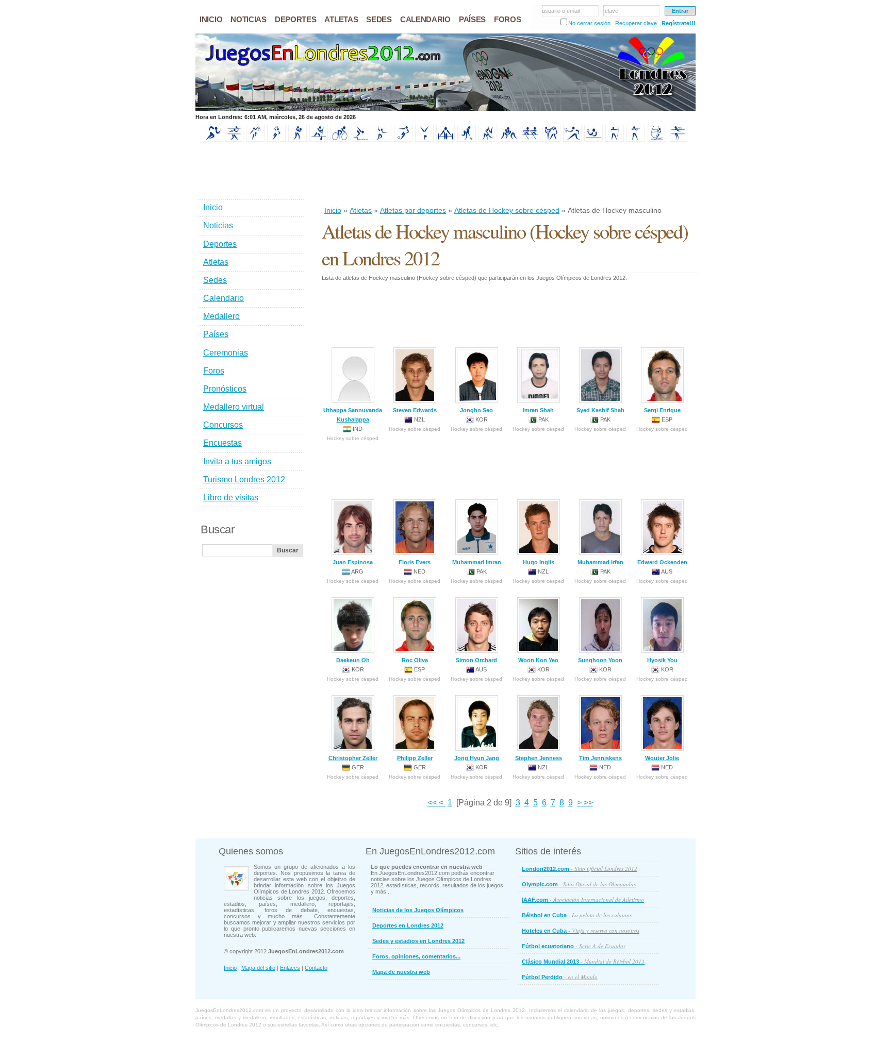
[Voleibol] (678, 140)
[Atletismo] (213, 140)
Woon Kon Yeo (538, 660)
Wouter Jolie (662, 758)
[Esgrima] (382, 140)
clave (611, 11)
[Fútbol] (403, 140)
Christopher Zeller (352, 758)
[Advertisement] (509, 174)
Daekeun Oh (353, 660)
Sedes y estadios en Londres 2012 (418, 941)
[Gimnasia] (424, 140)
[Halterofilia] (445, 140)
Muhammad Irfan (600, 562)
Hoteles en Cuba (580, 930)
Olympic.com (579, 884)
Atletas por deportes (413, 210)
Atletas (361, 210)
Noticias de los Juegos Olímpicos (418, 910)
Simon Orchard (476, 660)
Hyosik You (662, 660)
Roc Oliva (415, 660)
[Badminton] (234, 140)
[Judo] (487, 140)
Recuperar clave (636, 23)
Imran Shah (538, 410)
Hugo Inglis (538, 562)
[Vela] (657, 140)
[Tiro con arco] (614, 140)
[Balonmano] (276, 140)
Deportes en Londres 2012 (407, 925)
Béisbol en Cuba (577, 915)
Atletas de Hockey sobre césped (506, 210)
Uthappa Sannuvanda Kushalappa (352, 415)
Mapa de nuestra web (401, 972)
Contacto (316, 968)
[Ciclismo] (340, 140)
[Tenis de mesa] (593, 140)
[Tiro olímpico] (635, 140)
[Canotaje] (318, 140)
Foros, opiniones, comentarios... (416, 956)
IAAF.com (583, 899)
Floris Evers (415, 562)
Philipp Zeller (415, 758)
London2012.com (579, 868)
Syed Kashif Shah (600, 410)
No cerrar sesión (589, 23)
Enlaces (290, 968)
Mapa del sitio (258, 968)
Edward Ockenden (662, 562)
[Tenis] (572, 140)
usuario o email (561, 11)
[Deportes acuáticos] (361, 140)
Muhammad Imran (476, 562)
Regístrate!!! (679, 23)
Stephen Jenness (538, 758)
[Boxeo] (297, 140)
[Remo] (530, 140)
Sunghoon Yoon (600, 660)
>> (587, 802)
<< (433, 802)
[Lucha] (509, 140)
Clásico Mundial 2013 (583, 961)
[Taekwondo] (551, 140)
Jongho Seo (476, 410)
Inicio (332, 210)
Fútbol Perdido (560, 977)
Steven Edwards (415, 410)
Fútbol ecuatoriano (573, 946)
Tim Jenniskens (600, 758)
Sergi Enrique (662, 410)
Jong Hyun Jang (476, 758)
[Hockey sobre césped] (466, 140)
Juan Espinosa (353, 562)
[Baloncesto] (255, 140)
